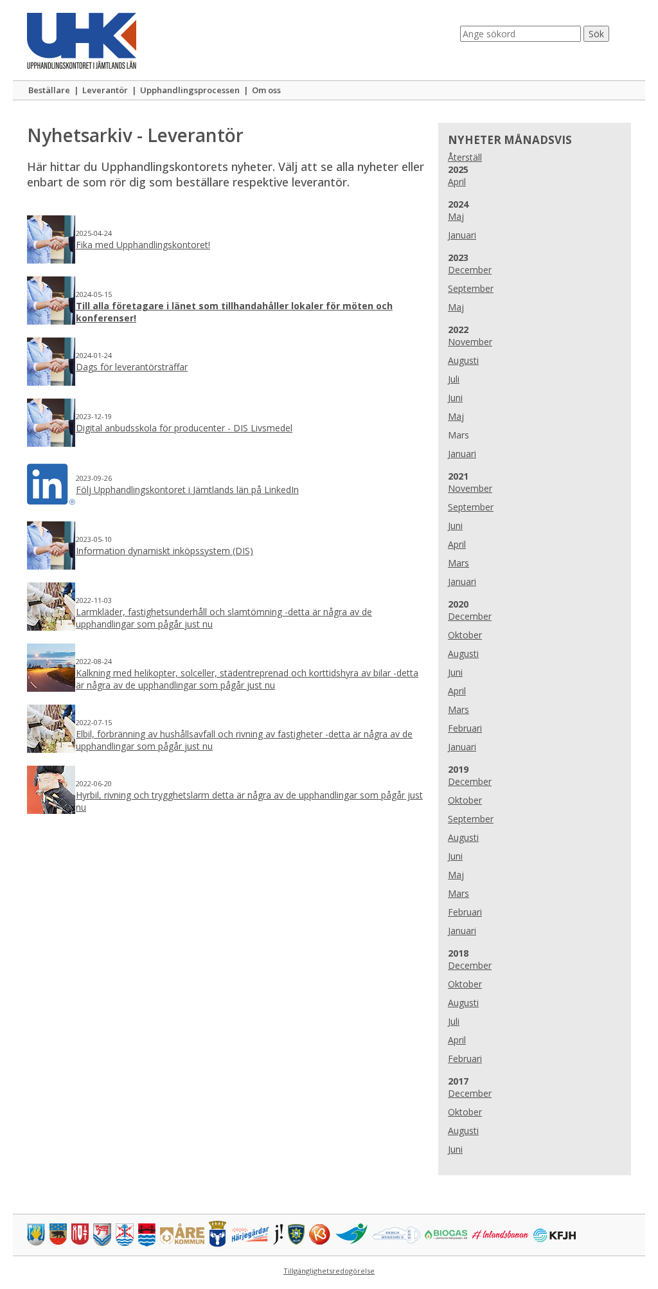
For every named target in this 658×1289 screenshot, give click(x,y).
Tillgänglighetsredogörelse (329, 1270)
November (470, 342)
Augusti (463, 360)
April (457, 182)
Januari (462, 235)
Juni (455, 398)
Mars (458, 563)
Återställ (465, 157)
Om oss (266, 90)
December (470, 270)
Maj (456, 216)
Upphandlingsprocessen (190, 90)
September (471, 288)
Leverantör (105, 90)
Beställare (49, 90)
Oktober (465, 635)
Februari (465, 728)
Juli (453, 379)
